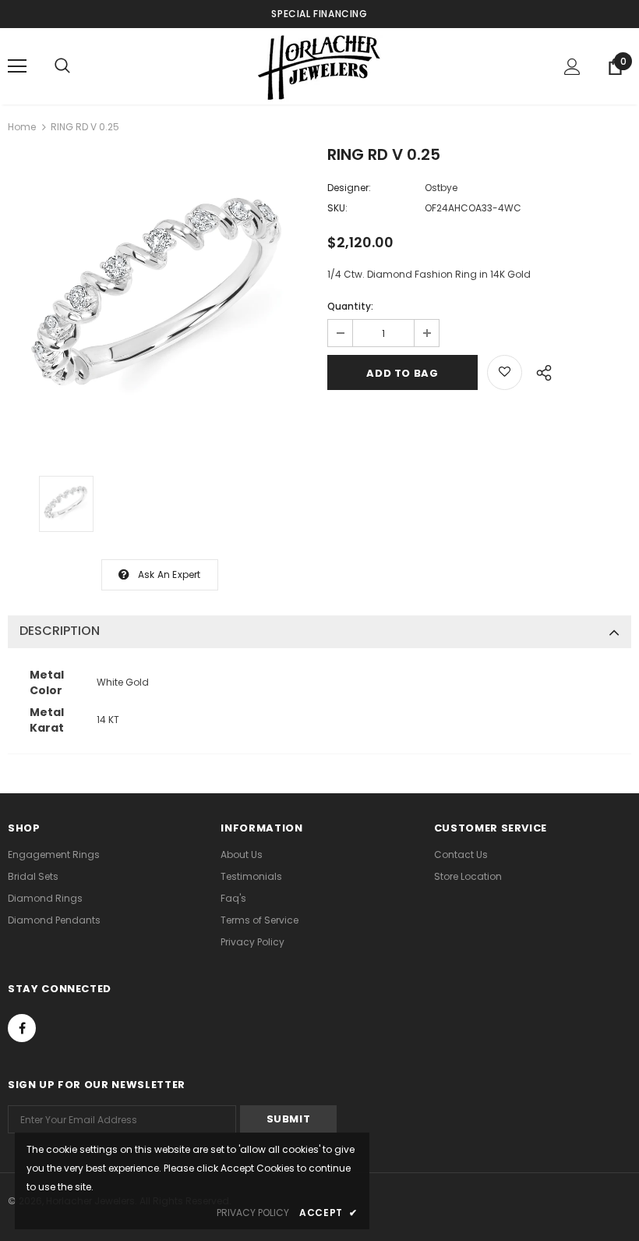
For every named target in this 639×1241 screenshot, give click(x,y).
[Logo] (319, 65)
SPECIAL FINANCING (319, 13)
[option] (160, 300)
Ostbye (441, 187)
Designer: (349, 187)
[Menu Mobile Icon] (17, 66)
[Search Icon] (62, 66)
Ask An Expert (169, 574)
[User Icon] (572, 67)
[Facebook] (22, 1028)
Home (22, 126)
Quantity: (350, 306)
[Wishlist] (504, 372)
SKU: (337, 208)
